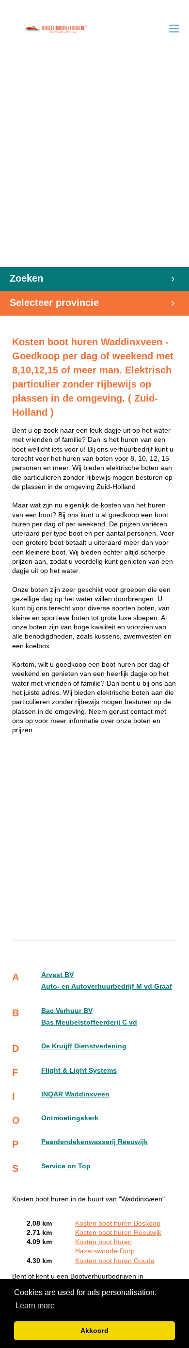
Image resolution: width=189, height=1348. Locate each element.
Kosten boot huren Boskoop (117, 1223)
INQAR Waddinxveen (75, 1094)
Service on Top (66, 1166)
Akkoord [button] (94, 1330)
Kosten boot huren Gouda (115, 1260)
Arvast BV (57, 974)
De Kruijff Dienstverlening (83, 1046)
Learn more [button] (35, 1305)
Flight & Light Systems (79, 1070)
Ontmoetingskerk (69, 1118)
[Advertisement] (94, 167)
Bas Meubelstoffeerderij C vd (89, 1022)
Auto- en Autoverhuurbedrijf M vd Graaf (106, 986)
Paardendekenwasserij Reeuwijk (94, 1142)
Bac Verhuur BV (67, 1010)
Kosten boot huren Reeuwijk (118, 1232)
